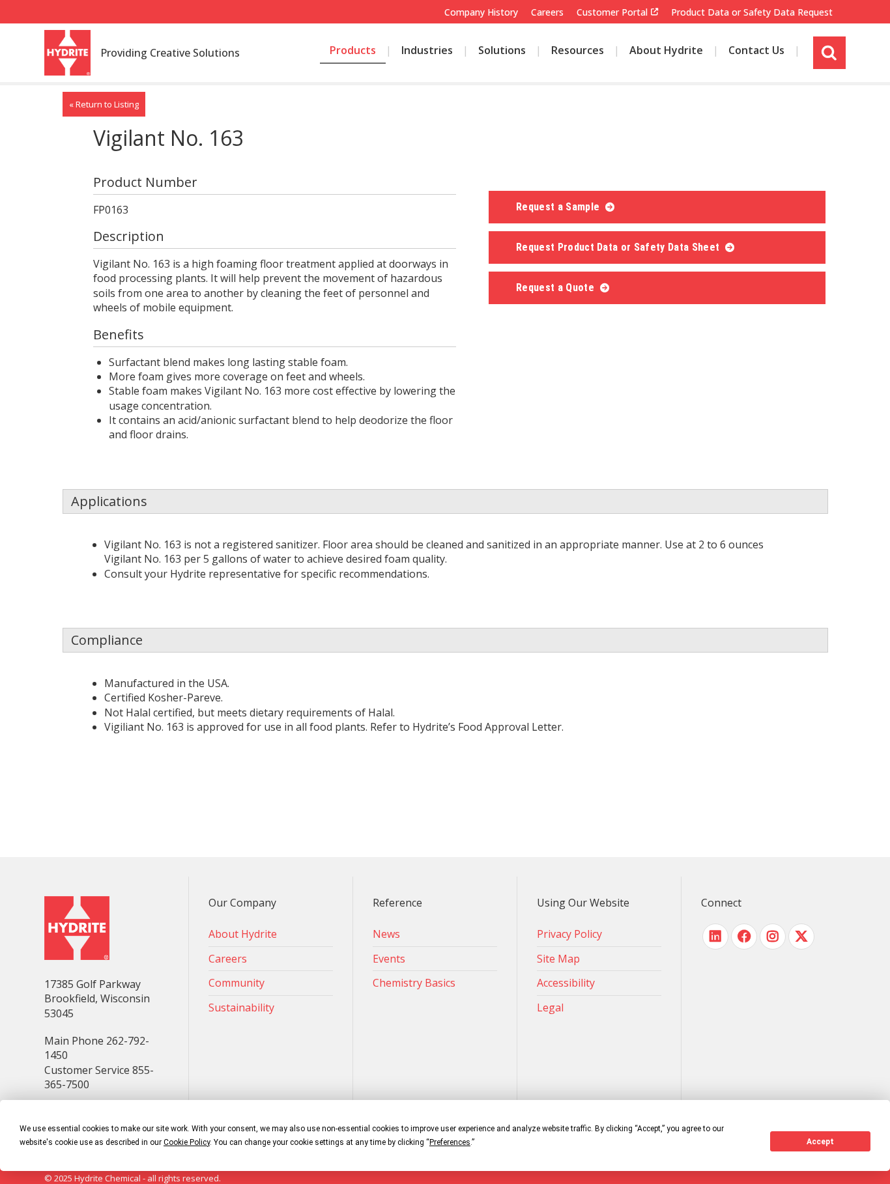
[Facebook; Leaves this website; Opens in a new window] (744, 936)
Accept (820, 1141)
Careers (547, 12)
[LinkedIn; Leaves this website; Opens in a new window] (715, 936)
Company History (481, 12)
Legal (550, 1007)
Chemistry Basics (414, 983)
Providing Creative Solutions (170, 53)
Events (389, 958)
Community (236, 983)
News (386, 934)
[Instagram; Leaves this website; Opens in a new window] (773, 936)
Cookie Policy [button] (187, 1142)
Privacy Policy (569, 934)
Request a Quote (556, 287)
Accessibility (566, 983)
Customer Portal (612, 12)
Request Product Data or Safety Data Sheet (619, 247)
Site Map (558, 958)
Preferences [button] (449, 1142)
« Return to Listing (104, 104)
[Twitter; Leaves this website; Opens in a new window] (801, 936)
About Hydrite (242, 934)
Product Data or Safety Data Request (752, 12)
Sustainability (241, 1007)
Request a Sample (559, 207)
